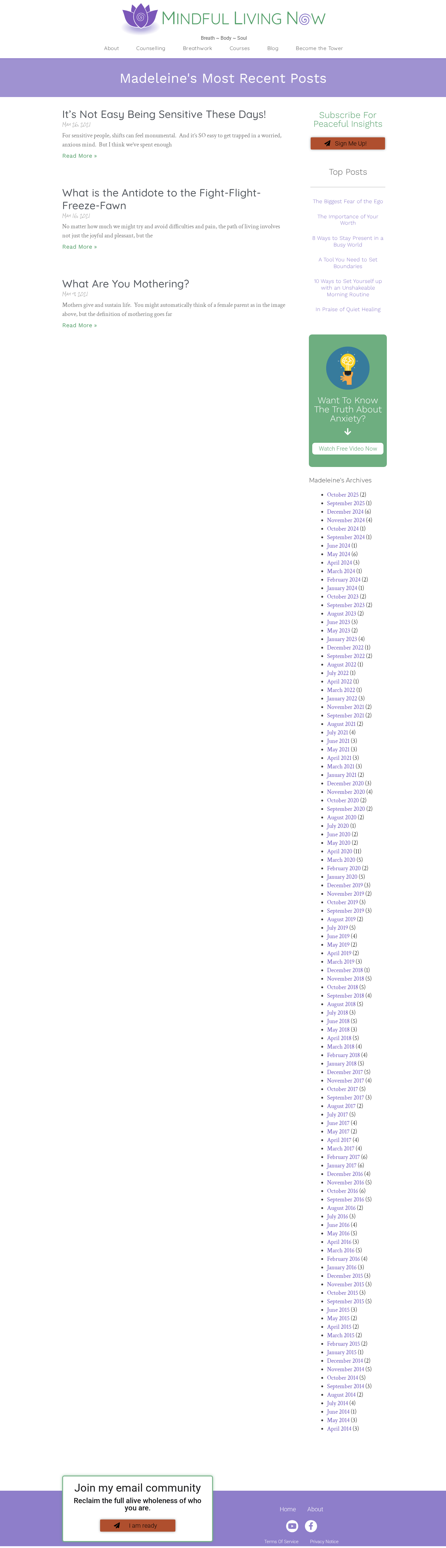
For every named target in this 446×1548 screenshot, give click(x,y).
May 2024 (338, 554)
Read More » (79, 155)
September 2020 (346, 809)
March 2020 (341, 860)
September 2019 (345, 911)
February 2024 (343, 580)
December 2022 (345, 648)
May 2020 (338, 843)
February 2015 (343, 1344)
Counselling (150, 48)
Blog (273, 48)
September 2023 (346, 605)
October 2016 (342, 1191)
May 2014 (338, 1420)
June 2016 (338, 1225)
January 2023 (342, 639)
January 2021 (341, 775)
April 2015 (339, 1327)
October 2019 (342, 902)
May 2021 (338, 750)
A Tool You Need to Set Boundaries (348, 262)
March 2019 (340, 962)
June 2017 (338, 1123)
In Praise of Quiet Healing (348, 309)
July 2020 (338, 826)
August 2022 (341, 665)
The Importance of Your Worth (347, 219)
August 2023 (341, 614)
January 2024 (342, 588)
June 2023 (338, 622)
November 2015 (345, 1284)
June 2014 (338, 1412)
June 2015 (338, 1310)
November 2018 (345, 979)
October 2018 (342, 987)
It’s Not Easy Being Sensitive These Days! (164, 114)
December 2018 (345, 970)
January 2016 (341, 1267)
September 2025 (346, 503)
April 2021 (339, 758)
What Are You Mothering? (125, 283)
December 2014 (345, 1361)
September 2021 (345, 716)
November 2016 (345, 1183)
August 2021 (341, 724)
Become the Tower (319, 48)
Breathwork (197, 48)
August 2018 (341, 1004)
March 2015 (340, 1335)
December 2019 (345, 885)
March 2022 (341, 690)
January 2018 (341, 1064)
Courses (240, 48)
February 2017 (343, 1157)
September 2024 (346, 537)
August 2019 (341, 919)
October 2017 (342, 1089)
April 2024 (339, 563)
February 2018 (343, 1055)
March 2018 (340, 1047)
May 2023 (338, 631)
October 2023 (343, 597)
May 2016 (338, 1233)
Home (288, 1509)
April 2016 (339, 1242)
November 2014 (345, 1369)
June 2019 (338, 936)
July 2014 (337, 1403)
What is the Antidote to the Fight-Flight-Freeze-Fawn (161, 199)
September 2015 (345, 1301)
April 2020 (339, 851)
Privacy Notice (324, 1541)
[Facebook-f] (311, 1526)
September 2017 (345, 1098)
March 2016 (340, 1250)
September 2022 (346, 656)
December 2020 (345, 783)
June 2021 (338, 741)
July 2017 (337, 1115)
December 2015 (345, 1276)
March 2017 (340, 1149)
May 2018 (338, 1030)
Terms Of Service (281, 1541)
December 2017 (345, 1072)
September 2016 (345, 1200)
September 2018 (345, 996)
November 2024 (346, 520)
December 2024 (345, 512)
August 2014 (341, 1395)
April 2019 (339, 953)
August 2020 (341, 817)
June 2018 (338, 1021)
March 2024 (341, 571)
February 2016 (343, 1259)
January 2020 (342, 877)
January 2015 (341, 1352)
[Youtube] (292, 1526)
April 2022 (339, 682)
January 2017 (341, 1166)
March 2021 (340, 767)
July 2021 (337, 733)
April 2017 (339, 1140)
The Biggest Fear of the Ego (348, 201)
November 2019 (345, 894)
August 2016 (341, 1208)
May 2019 (338, 945)
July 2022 (338, 673)
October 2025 (343, 495)
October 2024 (343, 529)
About (111, 48)
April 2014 (339, 1429)
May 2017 (338, 1132)
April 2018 (339, 1038)
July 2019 (337, 928)
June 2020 (338, 834)
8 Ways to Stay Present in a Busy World (347, 241)
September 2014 (345, 1386)
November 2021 (345, 707)
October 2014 (342, 1378)
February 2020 (344, 868)
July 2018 (337, 1013)
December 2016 (345, 1174)
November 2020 (346, 792)
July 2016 (337, 1217)
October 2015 (342, 1293)
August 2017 (341, 1106)
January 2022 (342, 699)
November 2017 (345, 1081)
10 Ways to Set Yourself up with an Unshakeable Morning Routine (348, 287)
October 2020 (343, 800)
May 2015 (338, 1318)
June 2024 (338, 546)
